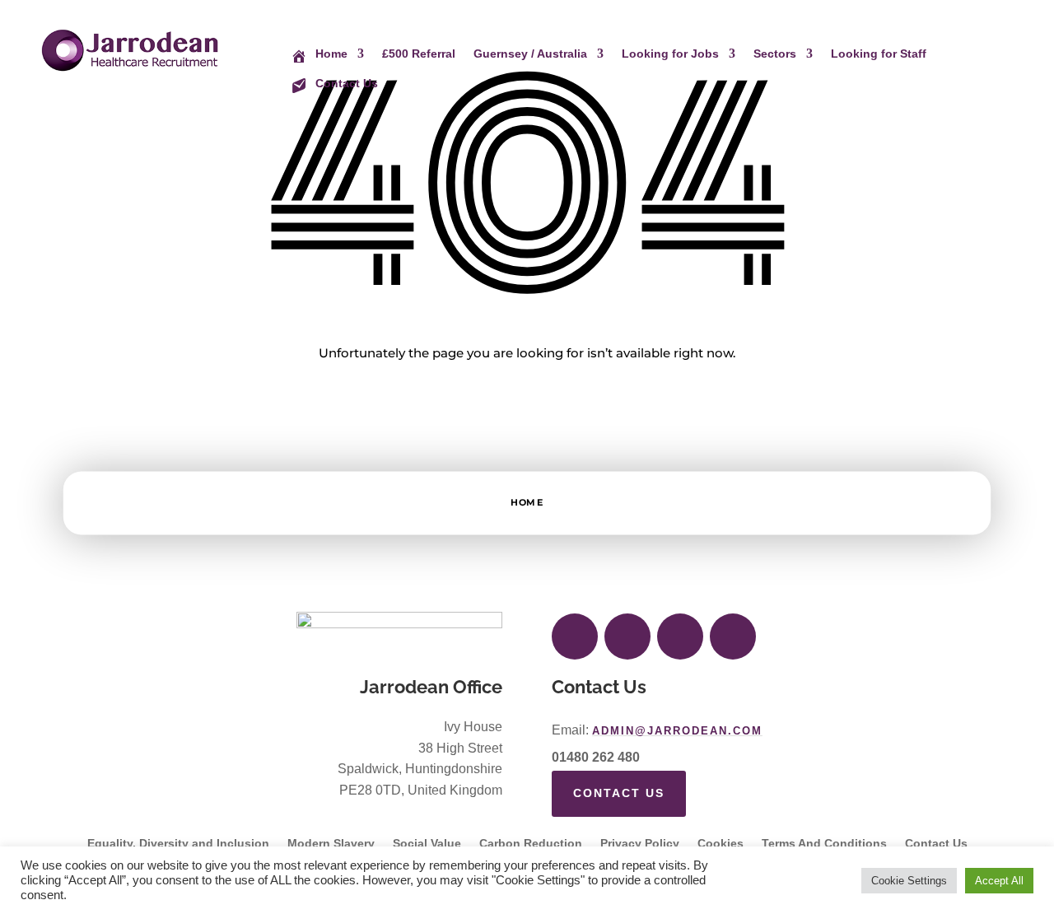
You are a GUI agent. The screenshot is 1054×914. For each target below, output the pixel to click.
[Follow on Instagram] (680, 636)
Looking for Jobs (670, 54)
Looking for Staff (878, 54)
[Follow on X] (627, 636)
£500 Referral (418, 54)
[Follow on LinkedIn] (733, 636)
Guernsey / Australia (530, 54)
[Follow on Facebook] (575, 636)
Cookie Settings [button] (909, 880)
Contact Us (619, 793)
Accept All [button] (999, 880)
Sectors (774, 54)
